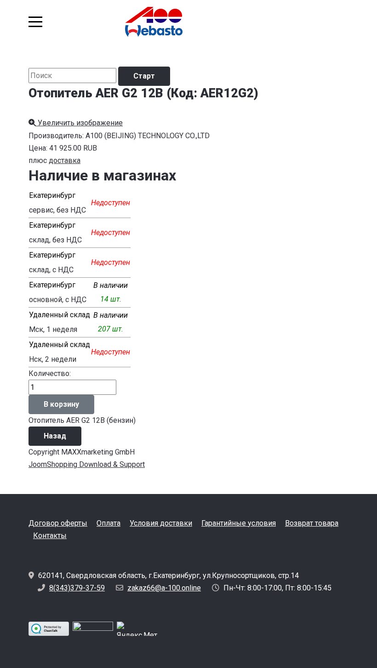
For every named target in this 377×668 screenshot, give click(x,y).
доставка (64, 160)
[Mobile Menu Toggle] (35, 21)
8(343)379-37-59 (77, 588)
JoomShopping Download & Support (87, 464)
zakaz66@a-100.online (164, 588)
